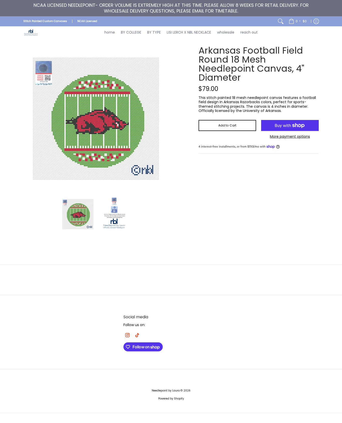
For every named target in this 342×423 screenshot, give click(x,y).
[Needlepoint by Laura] (30, 32)
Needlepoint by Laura (166, 390)
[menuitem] (298, 21)
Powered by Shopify (171, 398)
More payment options (290, 136)
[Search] (280, 21)
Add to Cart (227, 125)
